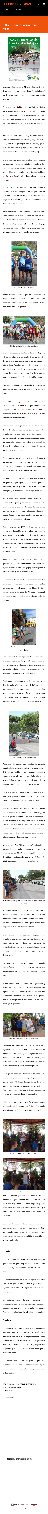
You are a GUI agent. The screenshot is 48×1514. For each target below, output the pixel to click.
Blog (28, 10)
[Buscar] (38, 4)
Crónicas (6, 10)
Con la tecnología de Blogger (25, 1505)
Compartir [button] (7, 1391)
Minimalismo (19, 1387)
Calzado (18, 10)
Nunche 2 (22, 405)
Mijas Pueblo (8, 1387)
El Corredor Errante (18, 4)
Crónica (31, 1384)
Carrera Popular (19, 1384)
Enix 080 (21, 413)
